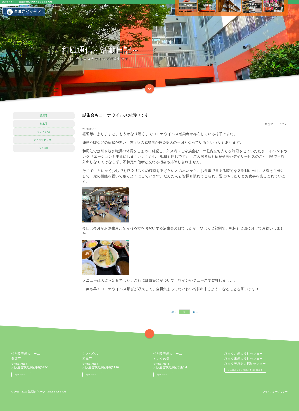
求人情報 (44, 148)
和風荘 (43, 123)
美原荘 (43, 115)
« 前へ (173, 312)
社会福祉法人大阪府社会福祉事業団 (245, 370)
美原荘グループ (27, 12)
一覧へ (184, 312)
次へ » (196, 312)
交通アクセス (21, 374)
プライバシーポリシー (275, 391)
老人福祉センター (44, 140)
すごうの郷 (43, 131)
